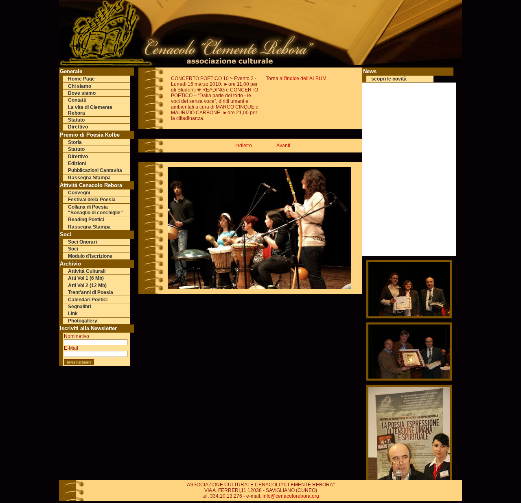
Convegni (79, 193)
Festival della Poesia (92, 200)
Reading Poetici (86, 219)
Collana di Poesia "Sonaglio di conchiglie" (95, 210)
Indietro (243, 145)
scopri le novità (389, 79)
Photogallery (82, 321)
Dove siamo (82, 93)
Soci (73, 249)
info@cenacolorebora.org (291, 496)
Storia (75, 142)
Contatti (77, 100)
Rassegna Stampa (89, 178)
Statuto (76, 120)
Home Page (81, 79)
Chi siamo (79, 86)
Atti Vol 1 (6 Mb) (86, 278)
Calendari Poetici (87, 300)
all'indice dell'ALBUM (303, 78)
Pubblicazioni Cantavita (95, 170)
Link (73, 313)
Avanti (283, 145)
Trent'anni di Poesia (90, 292)
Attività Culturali (86, 271)
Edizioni (77, 163)
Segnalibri (79, 306)
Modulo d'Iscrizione (90, 256)
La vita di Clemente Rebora (90, 110)
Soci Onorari (82, 242)
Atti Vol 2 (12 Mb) (87, 285)
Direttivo (78, 127)
